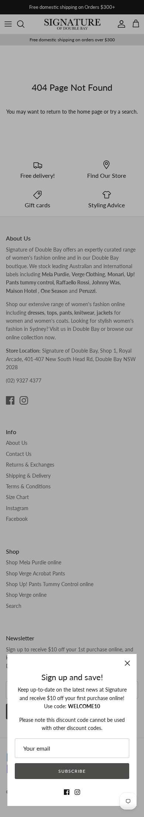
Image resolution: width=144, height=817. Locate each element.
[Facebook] (66, 792)
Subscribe (72, 771)
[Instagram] (77, 792)
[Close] (127, 663)
